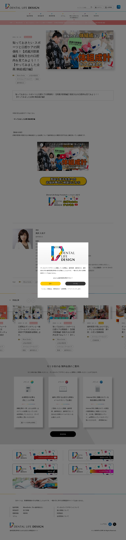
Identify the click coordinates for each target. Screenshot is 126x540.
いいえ (75, 283)
